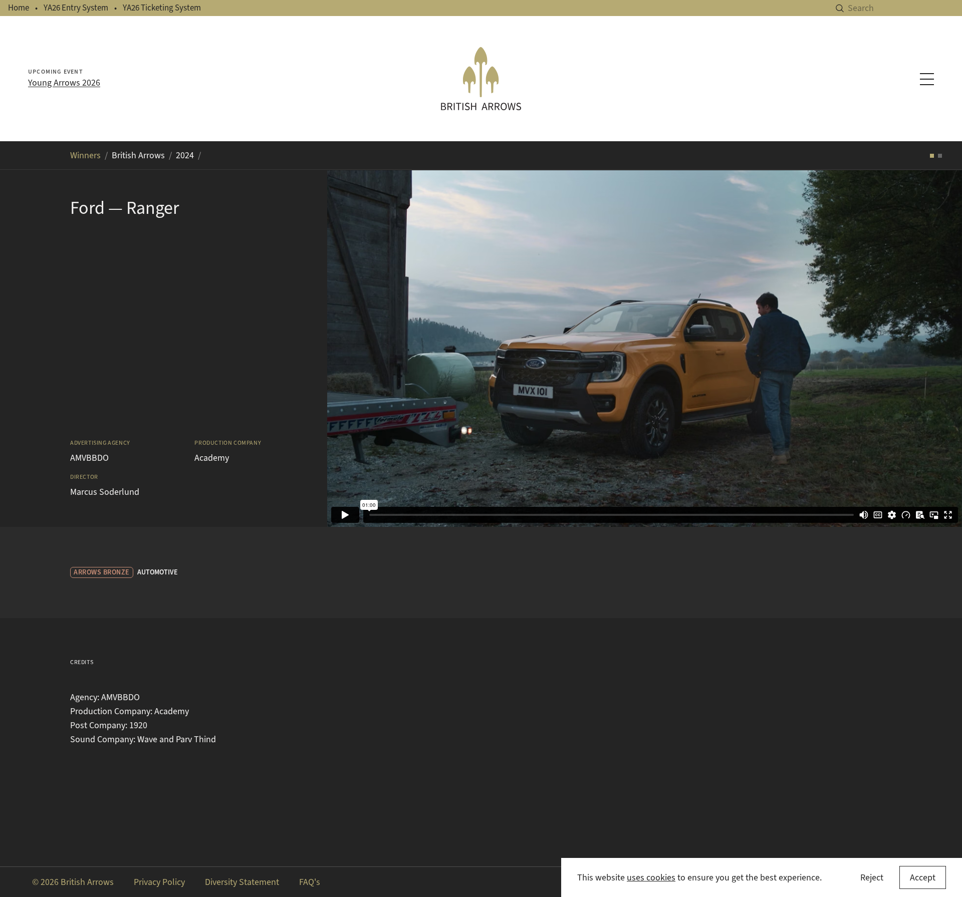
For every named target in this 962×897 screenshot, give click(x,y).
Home (18, 8)
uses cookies (651, 877)
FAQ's (309, 882)
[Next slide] (942, 348)
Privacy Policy (159, 882)
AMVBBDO (89, 458)
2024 (185, 155)
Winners (85, 155)
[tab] (932, 156)
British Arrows (138, 155)
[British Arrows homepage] (481, 79)
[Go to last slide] (347, 348)
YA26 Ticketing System (162, 8)
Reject (871, 877)
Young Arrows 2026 (64, 83)
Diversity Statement (242, 882)
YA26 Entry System (76, 8)
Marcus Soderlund (104, 492)
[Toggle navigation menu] (927, 79)
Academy (211, 458)
